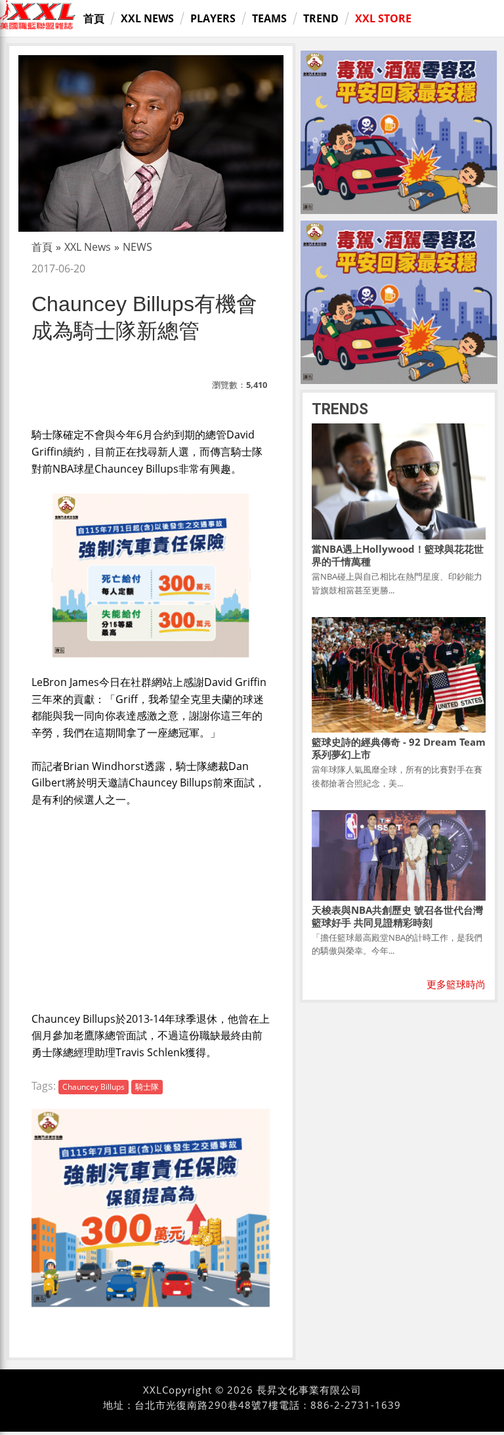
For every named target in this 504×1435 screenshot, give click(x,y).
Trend (321, 18)
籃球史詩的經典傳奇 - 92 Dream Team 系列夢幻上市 (399, 748)
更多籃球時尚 (456, 984)
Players (213, 18)
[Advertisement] (150, 907)
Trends (340, 409)
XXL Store (383, 18)
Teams (269, 18)
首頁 (93, 18)
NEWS (137, 247)
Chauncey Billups (93, 1086)
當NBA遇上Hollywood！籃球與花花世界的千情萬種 (398, 555)
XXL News (147, 18)
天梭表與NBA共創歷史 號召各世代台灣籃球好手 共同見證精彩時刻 (397, 916)
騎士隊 (147, 1086)
